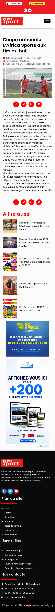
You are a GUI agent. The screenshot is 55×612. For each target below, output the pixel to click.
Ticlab (27, 606)
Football (28, 63)
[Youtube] (30, 10)
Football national (41, 63)
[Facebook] (25, 10)
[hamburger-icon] (47, 21)
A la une (20, 63)
